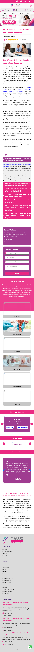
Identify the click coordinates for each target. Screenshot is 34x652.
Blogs (21, 13)
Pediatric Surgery (6, 583)
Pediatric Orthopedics (8, 578)
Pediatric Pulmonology (8, 594)
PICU (3, 576)
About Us (4, 549)
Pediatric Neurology (7, 580)
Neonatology (19, 91)
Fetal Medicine (6, 585)
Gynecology (28, 89)
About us (6, 13)
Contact (28, 13)
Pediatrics (11, 91)
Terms (4, 558)
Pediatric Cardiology (7, 591)
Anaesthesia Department (8, 589)
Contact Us (5, 554)
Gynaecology (5, 567)
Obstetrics (21, 89)
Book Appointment (23, 427)
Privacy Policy (5, 556)
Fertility (5, 91)
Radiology (4, 587)
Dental (4, 596)
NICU (3, 574)
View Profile (9, 427)
